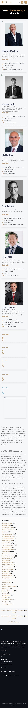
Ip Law (4, 584)
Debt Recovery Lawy (8, 556)
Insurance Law (6, 582)
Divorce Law (6, 560)
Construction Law (7, 541)
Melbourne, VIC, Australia (8, 671)
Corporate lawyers (8, 549)
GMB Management (6, 664)
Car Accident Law (7, 528)
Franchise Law (6, 573)
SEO (2, 657)
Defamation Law (7, 558)
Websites (4, 659)
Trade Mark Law (7, 600)
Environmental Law (8, 567)
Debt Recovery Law (8, 554)
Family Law (5, 571)
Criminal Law (6, 552)
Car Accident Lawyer (8, 530)
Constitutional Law (8, 538)
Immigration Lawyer (8, 578)
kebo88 (3, 610)
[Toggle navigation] (10, 2)
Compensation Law (8, 536)
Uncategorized (6, 604)
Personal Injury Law (8, 591)
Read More (5, 59)
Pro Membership (5, 654)
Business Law (6, 525)
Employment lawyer (8, 565)
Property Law (6, 595)
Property (5, 593)
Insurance (5, 580)
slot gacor (21, 610)
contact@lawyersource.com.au (10, 675)
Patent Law (5, 589)
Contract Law (6, 543)
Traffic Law (5, 602)
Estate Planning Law (8, 569)
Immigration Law (7, 576)
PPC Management (6, 661)
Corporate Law (7, 547)
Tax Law (4, 597)
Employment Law (7, 562)
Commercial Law (7, 534)
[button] (14, 59)
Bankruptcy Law (7, 523)
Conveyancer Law (7, 545)
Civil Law (4, 532)
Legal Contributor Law (9, 586)
